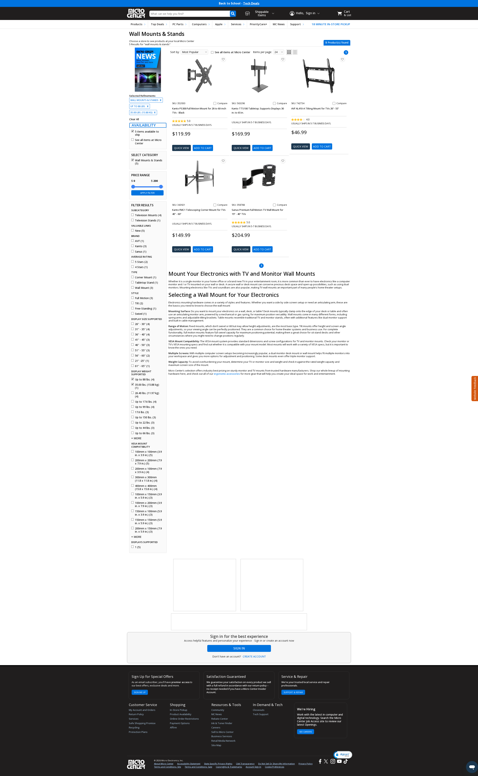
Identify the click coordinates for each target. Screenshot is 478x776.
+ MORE (136, 438)
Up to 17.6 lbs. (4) (145, 401)
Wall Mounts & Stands (145, 100)
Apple (218, 24)
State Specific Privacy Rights (218, 763)
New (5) (140, 230)
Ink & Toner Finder (221, 723)
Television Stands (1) (147, 220)
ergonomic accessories (227, 373)
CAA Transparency (245, 763)
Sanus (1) (140, 251)
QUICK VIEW (181, 148)
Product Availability (180, 714)
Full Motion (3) (144, 298)
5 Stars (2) (141, 262)
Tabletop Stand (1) (146, 282)
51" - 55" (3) (142, 350)
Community (217, 710)
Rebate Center (219, 718)
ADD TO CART (203, 148)
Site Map (216, 745)
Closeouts (258, 710)
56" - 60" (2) (142, 355)
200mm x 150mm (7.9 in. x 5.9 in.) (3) (148, 530)
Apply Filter (147, 193)
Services (236, 24)
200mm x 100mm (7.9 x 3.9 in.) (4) (148, 470)
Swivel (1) (141, 313)
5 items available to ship (147, 133)
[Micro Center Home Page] (136, 12)
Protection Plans (138, 732)
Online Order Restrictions (184, 718)
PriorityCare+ (258, 24)
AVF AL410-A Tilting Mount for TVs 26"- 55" (315, 108)
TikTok (345, 761)
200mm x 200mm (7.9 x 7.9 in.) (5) (148, 462)
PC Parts (178, 24)
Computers (199, 24)
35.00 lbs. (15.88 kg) (143, 112)
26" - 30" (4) (142, 324)
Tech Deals (251, 3)
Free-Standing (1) (145, 308)
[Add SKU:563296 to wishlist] (283, 59)
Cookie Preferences (274, 766)
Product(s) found (336, 42)
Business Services (221, 736)
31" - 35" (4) (142, 329)
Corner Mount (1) (145, 277)
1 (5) (138, 547)
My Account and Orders (142, 710)
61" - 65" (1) (142, 366)
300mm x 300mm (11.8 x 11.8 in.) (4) (146, 479)
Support (295, 24)
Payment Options (180, 723)
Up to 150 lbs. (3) (145, 417)
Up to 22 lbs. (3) (144, 422)
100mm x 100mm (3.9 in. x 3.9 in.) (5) (148, 453)
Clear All (134, 119)
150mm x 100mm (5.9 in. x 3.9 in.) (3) (148, 513)
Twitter (326, 761)
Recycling (134, 727)
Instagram (332, 761)
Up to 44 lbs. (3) (144, 428)
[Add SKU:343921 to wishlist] (223, 160)
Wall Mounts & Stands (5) (148, 162)
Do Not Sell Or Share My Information (276, 763)
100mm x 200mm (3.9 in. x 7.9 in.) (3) (148, 504)
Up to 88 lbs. (139, 106)
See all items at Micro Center (148, 141)
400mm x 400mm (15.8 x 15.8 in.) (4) (146, 487)
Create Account (254, 656)
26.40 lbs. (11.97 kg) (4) (147, 394)
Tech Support (261, 714)
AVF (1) (139, 241)
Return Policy (136, 714)
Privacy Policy (306, 763)
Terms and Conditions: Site (167, 766)
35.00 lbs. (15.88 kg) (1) (147, 386)
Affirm (173, 727)
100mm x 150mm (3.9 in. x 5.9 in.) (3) (148, 496)
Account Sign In (253, 766)
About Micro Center (163, 763)
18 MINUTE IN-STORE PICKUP (331, 24)
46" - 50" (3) (142, 345)
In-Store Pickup (178, 710)
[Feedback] (474, 388)
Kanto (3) (141, 246)
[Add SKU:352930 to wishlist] (223, 59)
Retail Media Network (223, 740)
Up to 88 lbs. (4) (144, 379)
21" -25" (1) (142, 361)
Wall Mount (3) (144, 288)
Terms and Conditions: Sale (198, 766)
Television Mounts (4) (148, 215)
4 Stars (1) (141, 267)
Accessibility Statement (188, 763)
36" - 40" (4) (142, 334)
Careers (215, 727)
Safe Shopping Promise (142, 723)
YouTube (339, 761)
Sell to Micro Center (222, 732)
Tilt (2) (139, 303)
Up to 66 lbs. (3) (144, 433)
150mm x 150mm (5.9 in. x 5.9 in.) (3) (148, 521)
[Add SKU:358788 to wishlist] (283, 160)
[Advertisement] (204, 585)
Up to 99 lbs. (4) (144, 407)
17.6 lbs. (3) (142, 412)
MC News (279, 24)
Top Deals (157, 24)
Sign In (239, 648)
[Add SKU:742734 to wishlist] (342, 59)
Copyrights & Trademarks (229, 766)
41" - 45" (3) (142, 339)
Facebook (319, 761)
